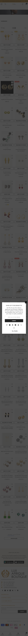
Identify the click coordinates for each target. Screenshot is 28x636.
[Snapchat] (18, 325)
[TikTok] (15, 325)
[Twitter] (21, 325)
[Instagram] (9, 325)
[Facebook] (6, 325)
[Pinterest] (12, 325)
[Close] (26, 302)
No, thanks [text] (15, 331)
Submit (14, 320)
